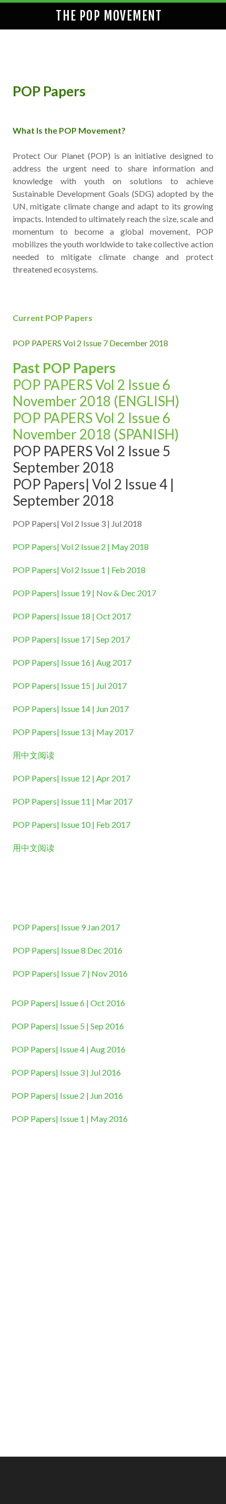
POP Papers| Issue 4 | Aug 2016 (69, 1049)
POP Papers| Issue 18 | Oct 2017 (72, 616)
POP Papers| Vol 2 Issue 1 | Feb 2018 (80, 570)
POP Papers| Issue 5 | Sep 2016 (69, 1026)
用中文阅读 (34, 755)
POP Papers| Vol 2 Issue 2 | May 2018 (81, 547)
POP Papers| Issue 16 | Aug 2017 (72, 662)
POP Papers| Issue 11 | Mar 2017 (73, 801)
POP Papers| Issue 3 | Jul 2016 (67, 1072)
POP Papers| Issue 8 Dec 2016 (68, 950)
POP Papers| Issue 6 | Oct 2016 (68, 1003)
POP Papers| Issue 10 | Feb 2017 (72, 824)
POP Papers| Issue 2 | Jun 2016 (67, 1095)
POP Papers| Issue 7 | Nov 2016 (70, 973)
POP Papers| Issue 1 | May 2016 (70, 1119)
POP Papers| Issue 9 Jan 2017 (67, 927)
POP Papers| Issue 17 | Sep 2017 (71, 639)
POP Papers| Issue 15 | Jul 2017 (70, 685)
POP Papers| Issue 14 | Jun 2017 (71, 709)
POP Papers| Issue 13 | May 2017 (73, 732)
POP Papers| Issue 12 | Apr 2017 (71, 778)
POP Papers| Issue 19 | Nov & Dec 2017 (84, 593)
